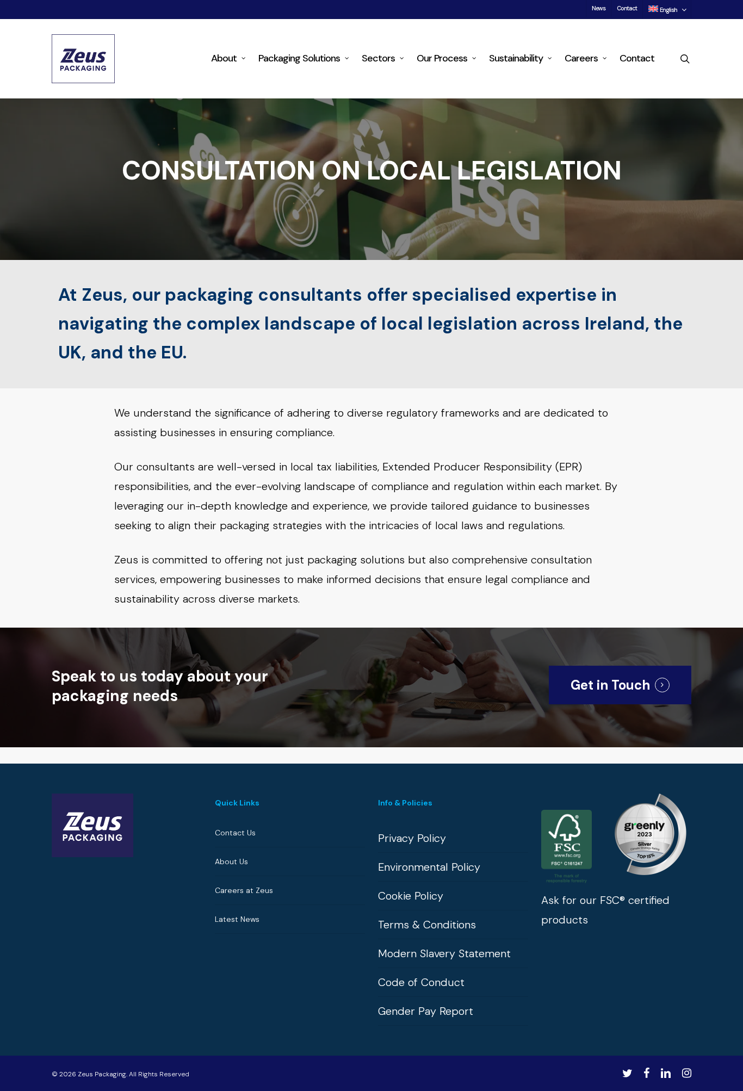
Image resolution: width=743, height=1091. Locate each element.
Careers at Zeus (244, 890)
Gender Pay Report (425, 1011)
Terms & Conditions (427, 925)
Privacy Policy (412, 838)
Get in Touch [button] (610, 685)
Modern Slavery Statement (444, 953)
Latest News (237, 919)
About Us (231, 861)
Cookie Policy (410, 896)
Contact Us (235, 833)
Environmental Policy (429, 867)
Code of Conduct (421, 982)
